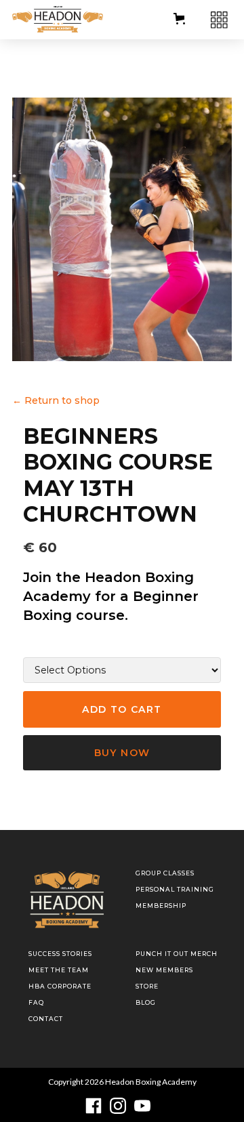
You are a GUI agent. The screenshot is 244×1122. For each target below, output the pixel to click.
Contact (45, 1018)
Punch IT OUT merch (177, 953)
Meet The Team (58, 970)
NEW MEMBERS (164, 970)
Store (147, 986)
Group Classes (165, 873)
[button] (179, 18)
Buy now (122, 753)
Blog (146, 1002)
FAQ (36, 1002)
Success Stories (60, 953)
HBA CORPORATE (60, 986)
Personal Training (175, 889)
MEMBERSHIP (161, 905)
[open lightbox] (122, 229)
